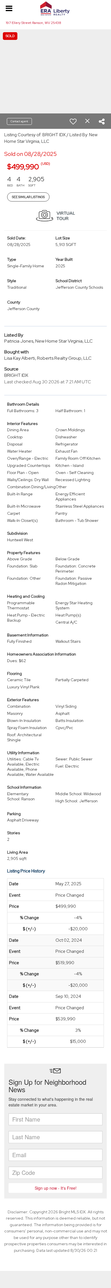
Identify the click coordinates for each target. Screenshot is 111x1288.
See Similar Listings (28, 197)
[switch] (73, 121)
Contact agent (19, 121)
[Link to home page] (55, 8)
